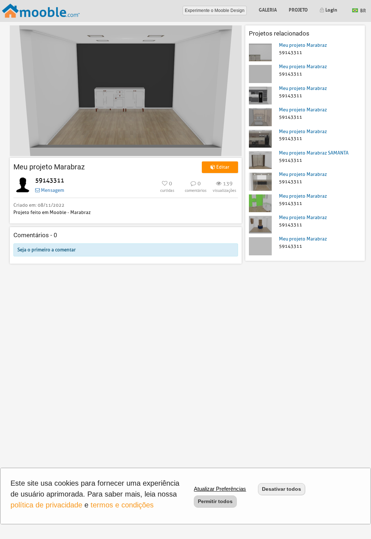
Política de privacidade (46, 505)
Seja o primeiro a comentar (46, 250)
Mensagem (52, 190)
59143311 (49, 180)
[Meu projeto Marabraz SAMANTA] (260, 160)
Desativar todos (281, 489)
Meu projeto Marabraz (303, 45)
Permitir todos (215, 501)
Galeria (268, 9)
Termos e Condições (122, 505)
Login (330, 9)
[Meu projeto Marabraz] (260, 52)
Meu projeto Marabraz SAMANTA (314, 153)
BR (362, 10)
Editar (222, 167)
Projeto (298, 9)
